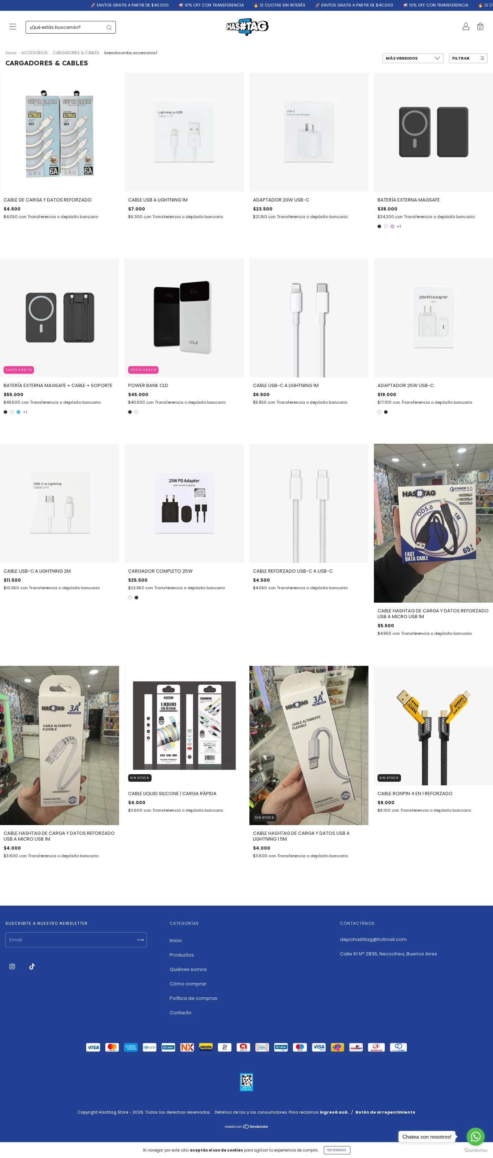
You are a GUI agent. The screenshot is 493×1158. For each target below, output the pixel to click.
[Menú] (12, 27)
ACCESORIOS (34, 53)
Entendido (337, 1150)
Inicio (10, 53)
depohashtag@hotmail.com (373, 939)
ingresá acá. (334, 1112)
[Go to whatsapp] (476, 1137)
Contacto (181, 1012)
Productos (182, 954)
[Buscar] (109, 27)
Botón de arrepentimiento (385, 1112)
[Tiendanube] (246, 1127)
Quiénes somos (188, 969)
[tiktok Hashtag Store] (32, 966)
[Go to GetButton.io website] (475, 1150)
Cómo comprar (188, 983)
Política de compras (193, 998)
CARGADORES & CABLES (76, 53)
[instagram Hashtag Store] (12, 966)
